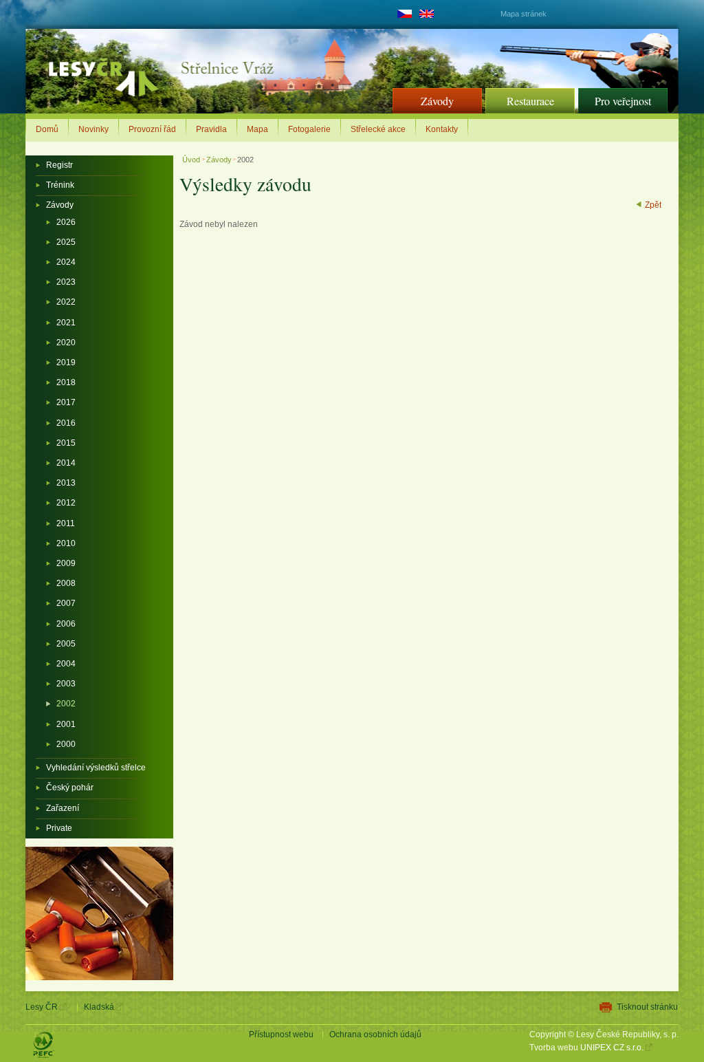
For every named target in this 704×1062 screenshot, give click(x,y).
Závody (219, 159)
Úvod (192, 159)
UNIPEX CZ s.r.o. (612, 1047)
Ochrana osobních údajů (375, 1034)
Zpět (653, 205)
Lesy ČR (41, 1007)
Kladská (99, 1007)
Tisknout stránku (647, 1007)
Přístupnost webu (281, 1034)
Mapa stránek (523, 14)
